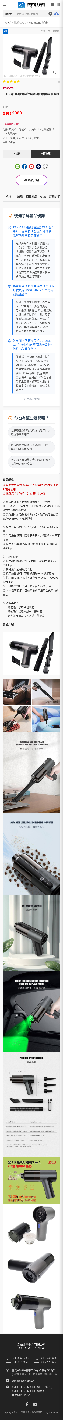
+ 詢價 (17, 153)
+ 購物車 (46, 153)
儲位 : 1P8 (45, 31)
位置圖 (56, 31)
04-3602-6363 (21, 1357)
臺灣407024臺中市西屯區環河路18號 (33, 1370)
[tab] (8, 198)
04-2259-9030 (21, 1362)
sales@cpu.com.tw (23, 1380)
